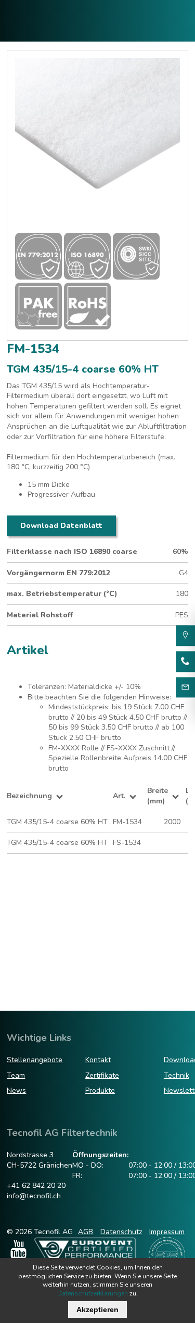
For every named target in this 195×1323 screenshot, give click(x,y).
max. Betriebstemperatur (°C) (62, 594)
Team (16, 1075)
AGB (85, 1232)
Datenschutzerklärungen (92, 1293)
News (16, 1090)
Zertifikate (102, 1075)
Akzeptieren (97, 1309)
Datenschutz (121, 1232)
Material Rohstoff (40, 615)
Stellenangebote (34, 1060)
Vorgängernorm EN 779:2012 (58, 573)
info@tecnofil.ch (34, 1196)
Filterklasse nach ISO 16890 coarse (72, 552)
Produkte (100, 1090)
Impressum (167, 1232)
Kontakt (98, 1060)
